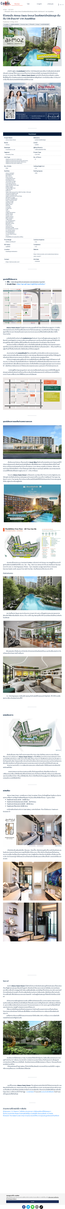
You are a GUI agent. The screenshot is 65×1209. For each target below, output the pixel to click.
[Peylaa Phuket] (32, 503)
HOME (5, 10)
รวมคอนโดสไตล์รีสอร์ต (47, 1092)
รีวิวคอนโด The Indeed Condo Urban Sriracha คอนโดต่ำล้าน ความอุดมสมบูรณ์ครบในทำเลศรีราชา (31, 1116)
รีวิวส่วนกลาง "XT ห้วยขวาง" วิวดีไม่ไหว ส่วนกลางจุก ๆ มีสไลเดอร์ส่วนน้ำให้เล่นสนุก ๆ (27, 1111)
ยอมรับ (32, 1201)
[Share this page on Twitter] (28, 1207)
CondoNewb (30, 1092)
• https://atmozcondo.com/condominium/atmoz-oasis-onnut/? (46, 254)
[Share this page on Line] (32, 1207)
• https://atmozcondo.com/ (12, 262)
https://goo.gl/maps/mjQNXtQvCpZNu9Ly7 (31, 284)
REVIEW (10, 10)
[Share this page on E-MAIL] (37, 1207)
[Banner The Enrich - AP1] (32, 101)
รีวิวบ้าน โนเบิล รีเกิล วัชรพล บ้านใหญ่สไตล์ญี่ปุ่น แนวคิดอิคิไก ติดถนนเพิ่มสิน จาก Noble (28, 1113)
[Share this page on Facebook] (24, 1207)
